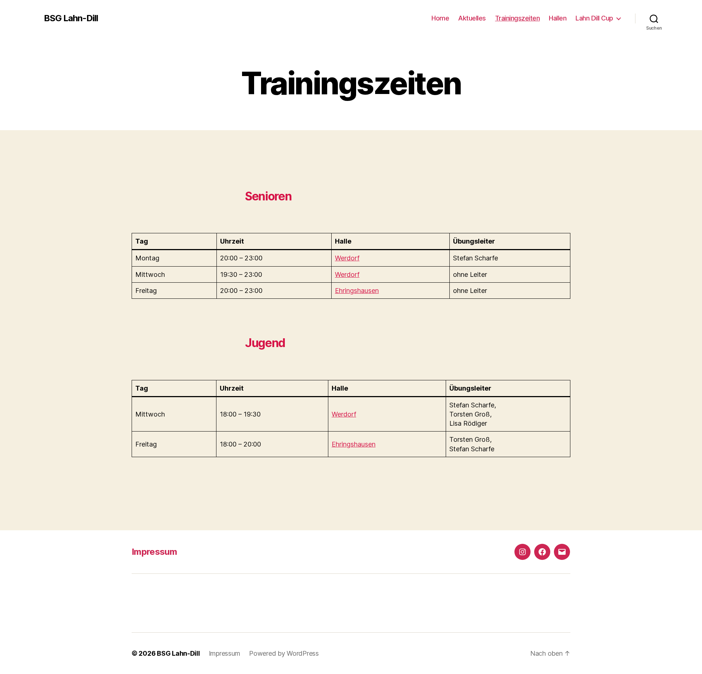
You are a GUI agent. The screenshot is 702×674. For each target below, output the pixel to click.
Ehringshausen (357, 290)
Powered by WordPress (284, 653)
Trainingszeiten (517, 18)
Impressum (154, 551)
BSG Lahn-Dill (71, 18)
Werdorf (347, 258)
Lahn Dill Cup (594, 18)
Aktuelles (472, 18)
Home (440, 18)
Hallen (557, 18)
